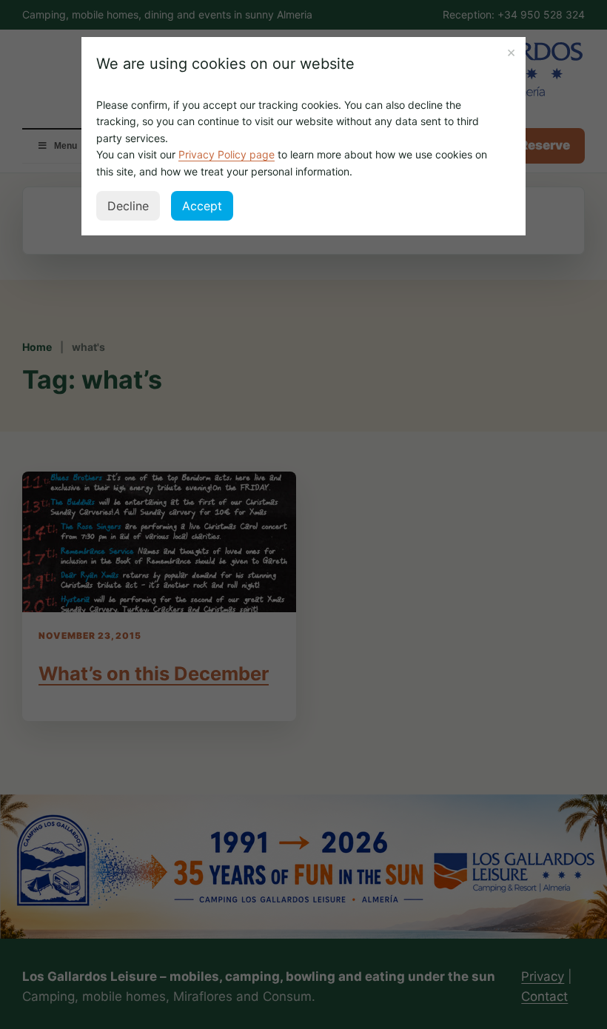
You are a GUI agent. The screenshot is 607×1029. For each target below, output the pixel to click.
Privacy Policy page (226, 154)
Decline (128, 205)
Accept (202, 205)
